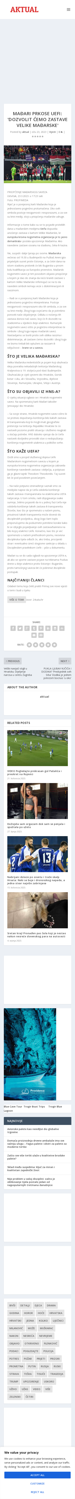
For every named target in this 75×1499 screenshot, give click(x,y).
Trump (13, 1381)
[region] (37, 1473)
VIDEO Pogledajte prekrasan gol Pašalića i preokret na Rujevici (34, 772)
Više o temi (16, 599)
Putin (32, 1366)
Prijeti (41, 1358)
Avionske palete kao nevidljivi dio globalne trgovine (33, 1130)
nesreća (28, 1335)
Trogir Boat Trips (34, 1106)
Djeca (38, 1305)
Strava (14, 1374)
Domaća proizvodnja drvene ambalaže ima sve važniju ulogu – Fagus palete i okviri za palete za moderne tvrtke (37, 1143)
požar (28, 1358)
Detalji (25, 1305)
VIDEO (36, 1389)
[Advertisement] (37, 58)
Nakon (13, 1335)
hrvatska (56, 1313)
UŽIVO (13, 1389)
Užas (25, 1389)
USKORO (49, 1381)
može (31, 1328)
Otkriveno (32, 1343)
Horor (28, 1313)
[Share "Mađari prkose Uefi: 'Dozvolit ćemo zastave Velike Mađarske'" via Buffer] (54, 628)
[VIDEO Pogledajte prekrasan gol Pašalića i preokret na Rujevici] (37, 748)
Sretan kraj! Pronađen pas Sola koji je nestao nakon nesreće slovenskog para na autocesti (36, 935)
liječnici (58, 1320)
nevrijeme (45, 1335)
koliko (43, 1320)
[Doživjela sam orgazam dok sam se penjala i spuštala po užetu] (37, 801)
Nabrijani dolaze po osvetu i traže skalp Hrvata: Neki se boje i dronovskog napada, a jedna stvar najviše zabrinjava (36, 880)
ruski (57, 1366)
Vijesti (52, 132)
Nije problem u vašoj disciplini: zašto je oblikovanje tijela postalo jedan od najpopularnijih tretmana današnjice (31, 1182)
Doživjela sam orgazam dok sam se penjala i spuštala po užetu (36, 825)
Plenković (50, 1343)
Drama (51, 1305)
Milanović (16, 1328)
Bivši (12, 1305)
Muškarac (46, 1328)
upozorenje (31, 1381)
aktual (25, 132)
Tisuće (41, 1374)
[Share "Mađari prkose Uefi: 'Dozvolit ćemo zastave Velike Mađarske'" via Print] (41, 635)
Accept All (37, 1475)
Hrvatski (15, 1320)
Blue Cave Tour (13, 1106)
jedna (30, 1320)
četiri (29, 1396)
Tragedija (56, 1374)
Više (47, 1389)
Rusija (45, 1366)
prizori (55, 1358)
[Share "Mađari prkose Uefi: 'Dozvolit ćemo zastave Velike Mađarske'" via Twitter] (20, 628)
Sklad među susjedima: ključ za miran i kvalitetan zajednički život (31, 1168)
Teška (28, 1374)
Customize (37, 1483)
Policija (48, 1351)
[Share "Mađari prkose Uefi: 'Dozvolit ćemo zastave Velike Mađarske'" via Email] (34, 635)
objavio (14, 1343)
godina (14, 1313)
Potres (14, 1358)
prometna (16, 1366)
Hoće (41, 1313)
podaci (13, 1351)
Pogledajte (30, 1351)
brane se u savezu (32, 347)
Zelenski (15, 1396)
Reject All (37, 1492)
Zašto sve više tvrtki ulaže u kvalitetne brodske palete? (36, 1157)
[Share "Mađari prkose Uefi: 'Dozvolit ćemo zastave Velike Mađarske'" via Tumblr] (34, 628)
